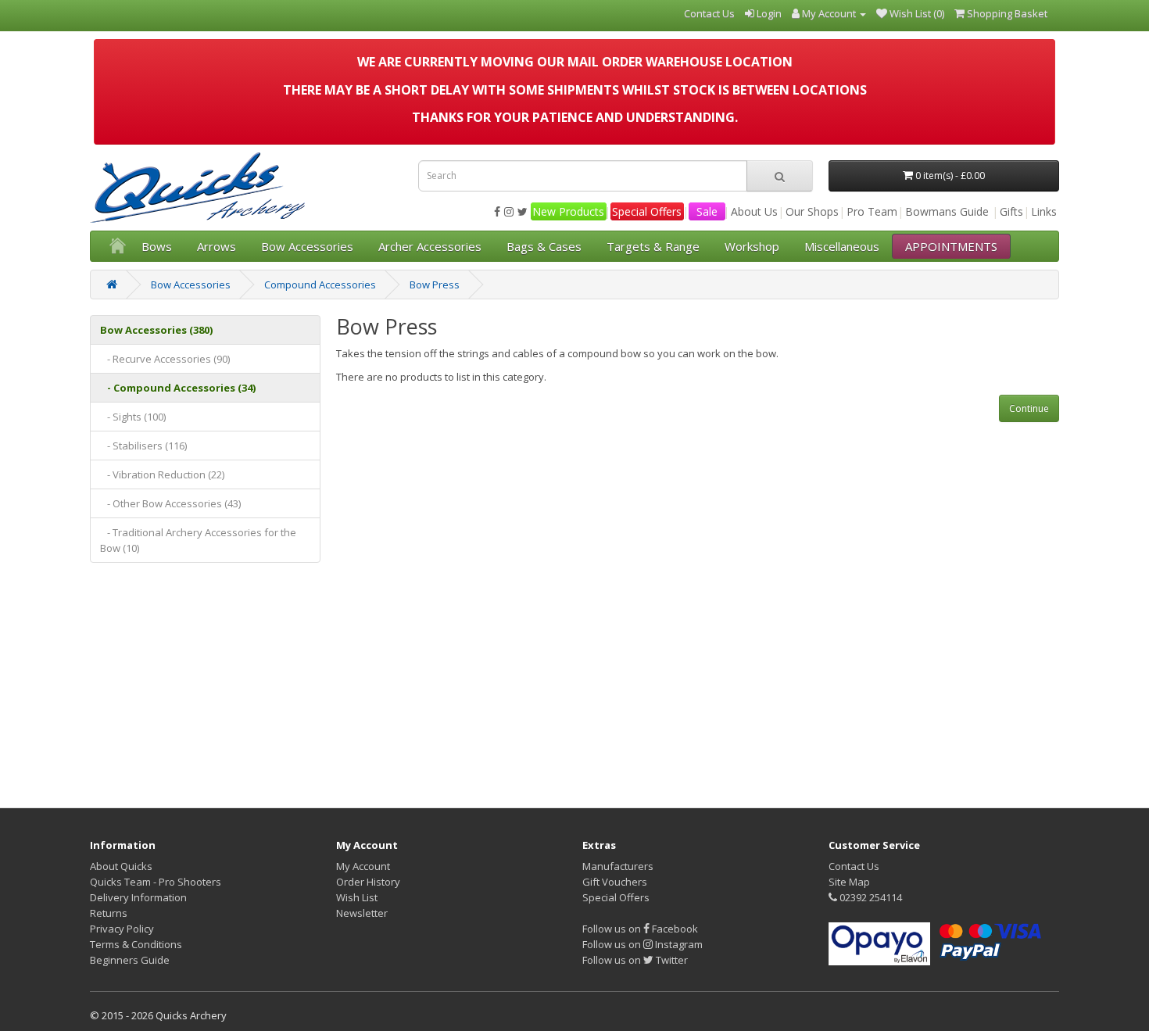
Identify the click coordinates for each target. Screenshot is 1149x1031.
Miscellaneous (841, 246)
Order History (368, 882)
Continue (1029, 408)
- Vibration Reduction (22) (162, 474)
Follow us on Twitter (635, 960)
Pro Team (872, 211)
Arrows (216, 246)
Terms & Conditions (136, 944)
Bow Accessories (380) (156, 330)
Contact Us (854, 866)
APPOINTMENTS (951, 246)
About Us (754, 211)
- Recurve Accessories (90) (165, 359)
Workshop (752, 246)
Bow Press (435, 284)
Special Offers (647, 211)
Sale (707, 211)
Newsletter (362, 913)
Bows (156, 246)
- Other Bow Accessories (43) (170, 503)
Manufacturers (617, 866)
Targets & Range (653, 246)
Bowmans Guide (947, 211)
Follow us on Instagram (642, 944)
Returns (108, 913)
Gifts (1011, 211)
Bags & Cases (544, 246)
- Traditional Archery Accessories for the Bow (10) (198, 540)
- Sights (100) (133, 417)
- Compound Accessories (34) (178, 388)
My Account (363, 866)
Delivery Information (138, 897)
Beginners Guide (130, 960)
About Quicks (121, 866)
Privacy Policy (122, 929)
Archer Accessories (429, 246)
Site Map (849, 882)
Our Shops (812, 211)
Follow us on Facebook (640, 929)
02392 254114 (869, 897)
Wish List (357, 897)
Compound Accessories (320, 284)
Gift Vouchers (614, 882)
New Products (568, 211)
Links (1044, 211)
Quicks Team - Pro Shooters (155, 882)
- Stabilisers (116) (143, 446)
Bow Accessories (307, 246)
